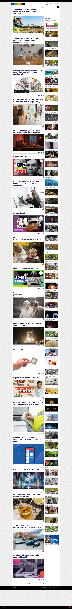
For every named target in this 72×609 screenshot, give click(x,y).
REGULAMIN (50, 587)
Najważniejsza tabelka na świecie (26, 378)
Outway (21, 587)
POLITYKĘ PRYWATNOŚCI (45, 587)
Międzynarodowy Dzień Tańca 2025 (26, 469)
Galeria (57, 5)
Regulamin (14, 587)
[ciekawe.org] (18, 4)
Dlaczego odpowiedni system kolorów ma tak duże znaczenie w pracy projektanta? (27, 72)
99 (37, 583)
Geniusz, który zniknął (21, 156)
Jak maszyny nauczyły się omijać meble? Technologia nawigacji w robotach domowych (26, 40)
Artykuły (47, 5)
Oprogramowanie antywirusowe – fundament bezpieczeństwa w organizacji (26, 183)
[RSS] (58, 1)
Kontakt (18, 587)
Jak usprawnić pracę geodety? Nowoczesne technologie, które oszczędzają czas (25, 11)
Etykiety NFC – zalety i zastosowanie (27, 350)
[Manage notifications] (70, 607)
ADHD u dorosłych (20, 213)
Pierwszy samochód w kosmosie (25, 268)
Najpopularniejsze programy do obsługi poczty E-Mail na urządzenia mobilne (27, 439)
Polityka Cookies (15, 607)
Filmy (51, 5)
